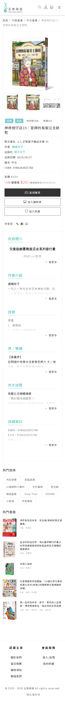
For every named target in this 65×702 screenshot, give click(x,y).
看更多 (53, 262)
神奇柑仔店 (33, 120)
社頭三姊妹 (26, 564)
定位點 (55, 486)
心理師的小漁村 (15, 486)
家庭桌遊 (30, 479)
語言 (7, 162)
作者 (7, 147)
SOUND (50, 494)
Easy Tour (31, 494)
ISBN (8, 167)
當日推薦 (16, 663)
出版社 (9, 152)
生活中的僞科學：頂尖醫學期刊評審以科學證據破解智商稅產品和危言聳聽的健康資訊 (40, 545)
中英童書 (17, 20)
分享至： (10, 224)
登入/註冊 (49, 657)
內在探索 (11, 479)
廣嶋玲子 (17, 147)
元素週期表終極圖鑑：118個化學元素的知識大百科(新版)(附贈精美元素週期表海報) (41, 585)
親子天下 (19, 152)
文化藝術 (37, 486)
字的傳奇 (27, 501)
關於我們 (16, 657)
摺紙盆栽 (11, 494)
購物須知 (16, 670)
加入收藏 (34, 211)
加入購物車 (35, 202)
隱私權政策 (33, 694)
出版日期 (10, 157)
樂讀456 (47, 120)
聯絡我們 (16, 676)
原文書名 (10, 141)
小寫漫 (10, 501)
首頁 (5, 20)
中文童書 (32, 20)
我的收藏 (48, 663)
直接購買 (34, 192)
